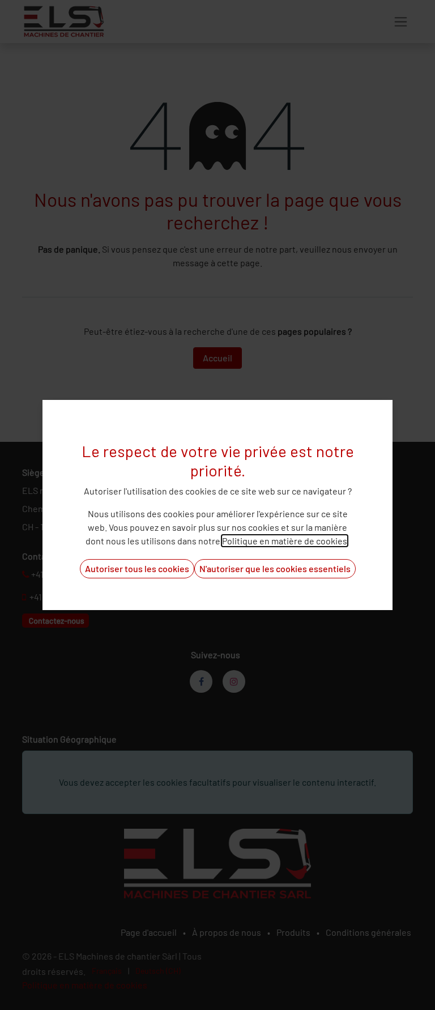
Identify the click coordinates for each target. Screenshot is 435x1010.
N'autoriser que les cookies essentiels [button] (275, 568)
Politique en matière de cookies (284, 540)
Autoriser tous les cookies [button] (137, 568)
